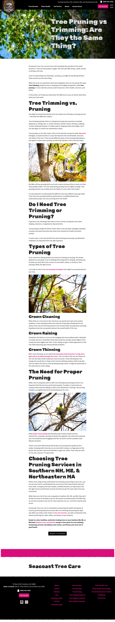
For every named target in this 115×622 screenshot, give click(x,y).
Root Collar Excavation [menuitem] (77, 601)
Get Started (103, 6)
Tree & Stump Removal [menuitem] (77, 595)
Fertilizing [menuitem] (101, 595)
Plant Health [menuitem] (45, 6)
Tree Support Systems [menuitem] (77, 598)
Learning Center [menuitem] (57, 598)
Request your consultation (45, 522)
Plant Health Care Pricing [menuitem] (101, 589)
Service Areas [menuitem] (77, 6)
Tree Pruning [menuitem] (77, 592)
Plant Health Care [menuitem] (101, 585)
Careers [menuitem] (57, 589)
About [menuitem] (67, 6)
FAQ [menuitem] (56, 595)
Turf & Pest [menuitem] (57, 6)
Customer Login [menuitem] (56, 604)
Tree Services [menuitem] (33, 6)
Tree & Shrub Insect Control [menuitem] (101, 592)
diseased (82, 133)
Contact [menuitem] (57, 601)
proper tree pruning (40, 434)
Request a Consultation (57, 534)
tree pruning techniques (54, 269)
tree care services (60, 513)
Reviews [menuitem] (57, 592)
